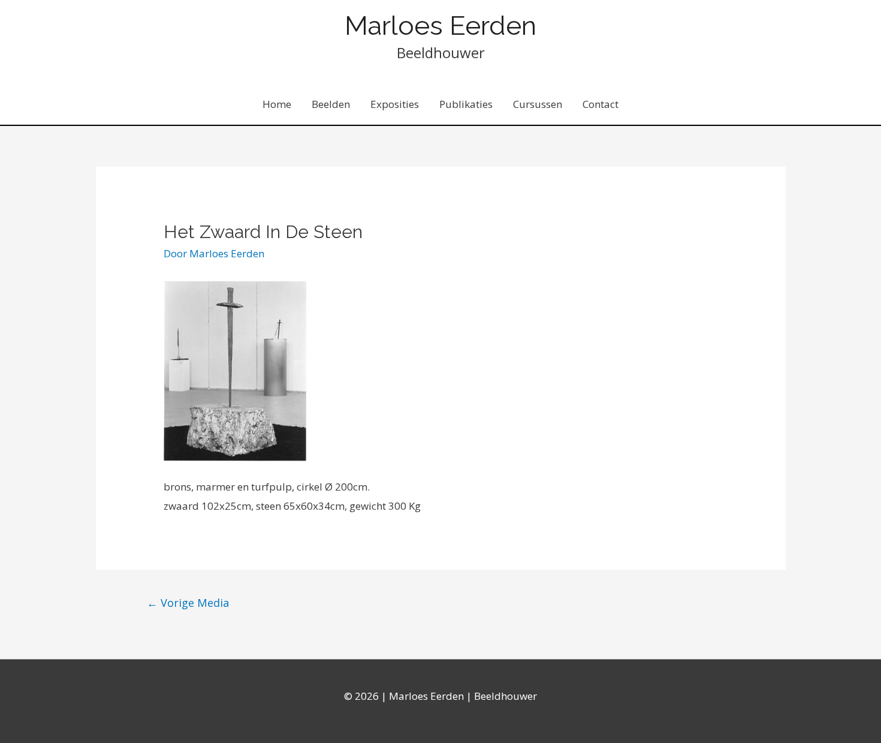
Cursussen (537, 104)
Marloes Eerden (440, 25)
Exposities (394, 104)
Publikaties (466, 104)
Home (277, 104)
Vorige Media (188, 602)
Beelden (331, 104)
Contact (600, 104)
